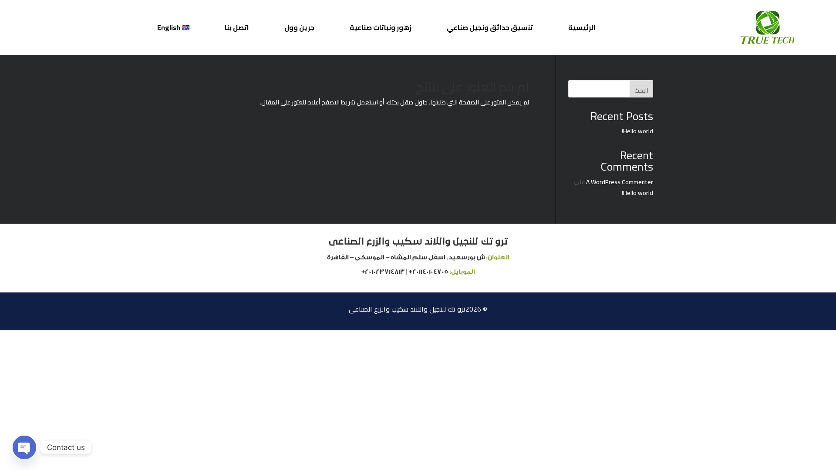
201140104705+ (428, 272)
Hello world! (637, 131)
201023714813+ (383, 272)
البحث (641, 90)
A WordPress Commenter (619, 182)
